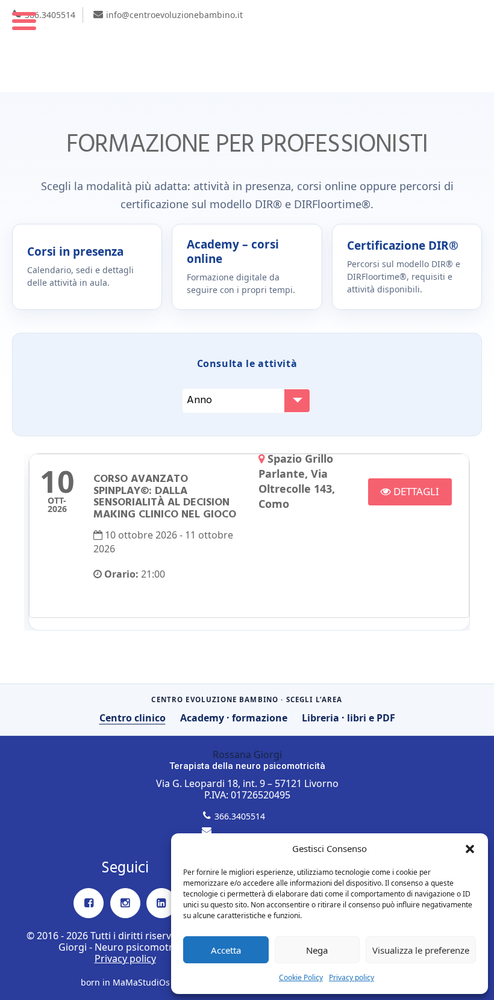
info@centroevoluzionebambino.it (174, 14)
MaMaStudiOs (141, 982)
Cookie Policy (301, 977)
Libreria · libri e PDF (348, 717)
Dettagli (415, 491)
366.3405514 (50, 14)
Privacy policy (351, 977)
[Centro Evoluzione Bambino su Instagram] (125, 903)
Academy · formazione (233, 717)
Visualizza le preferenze (420, 950)
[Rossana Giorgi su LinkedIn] (161, 903)
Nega (317, 950)
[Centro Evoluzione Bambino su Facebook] (88, 903)
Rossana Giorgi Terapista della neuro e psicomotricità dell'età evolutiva (247, 46)
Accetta (226, 950)
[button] (470, 849)
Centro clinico (132, 717)
